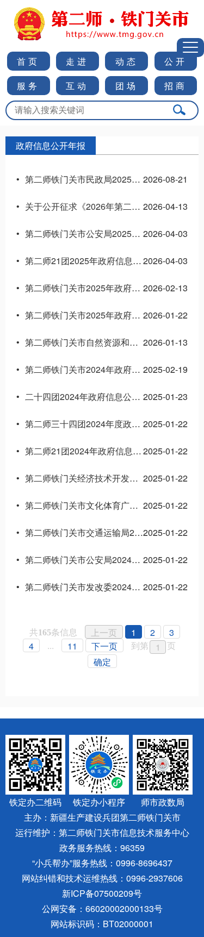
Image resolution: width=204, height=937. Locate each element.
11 (72, 646)
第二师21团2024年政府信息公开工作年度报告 (113, 451)
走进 (77, 61)
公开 (175, 61)
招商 (175, 85)
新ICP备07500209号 (102, 893)
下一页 (104, 646)
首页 (28, 61)
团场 (126, 85)
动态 (126, 61)
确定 (102, 661)
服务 (28, 85)
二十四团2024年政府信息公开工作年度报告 (109, 396)
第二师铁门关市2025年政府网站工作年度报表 (113, 315)
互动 (77, 85)
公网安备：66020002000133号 (102, 908)
